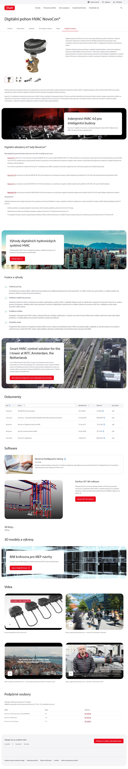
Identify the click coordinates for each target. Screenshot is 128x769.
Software (31, 28)
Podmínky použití (32, 760)
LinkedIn (7, 744)
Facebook (18, 744)
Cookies (56, 760)
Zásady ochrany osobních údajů (14, 760)
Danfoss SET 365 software (85, 499)
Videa (58, 28)
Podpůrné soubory (70, 28)
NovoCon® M (11, 175)
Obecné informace (46, 760)
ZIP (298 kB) (88, 714)
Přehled (9, 28)
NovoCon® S (11, 158)
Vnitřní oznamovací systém (69, 760)
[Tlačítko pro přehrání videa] (10, 624)
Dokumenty (20, 28)
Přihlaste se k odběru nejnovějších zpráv (109, 741)
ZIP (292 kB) (88, 717)
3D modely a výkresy (45, 28)
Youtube (26, 744)
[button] (105, 2)
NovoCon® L (11, 184)
